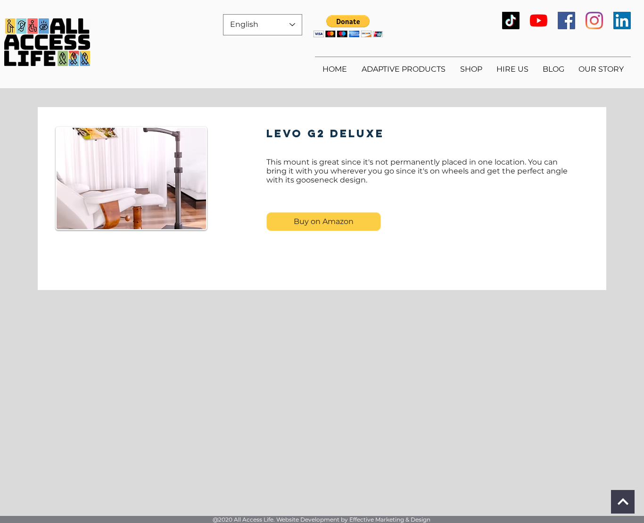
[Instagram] (594, 20)
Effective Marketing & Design (389, 519)
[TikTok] (511, 20)
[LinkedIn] (622, 20)
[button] (348, 26)
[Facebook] (566, 20)
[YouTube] (538, 20)
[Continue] (623, 502)
